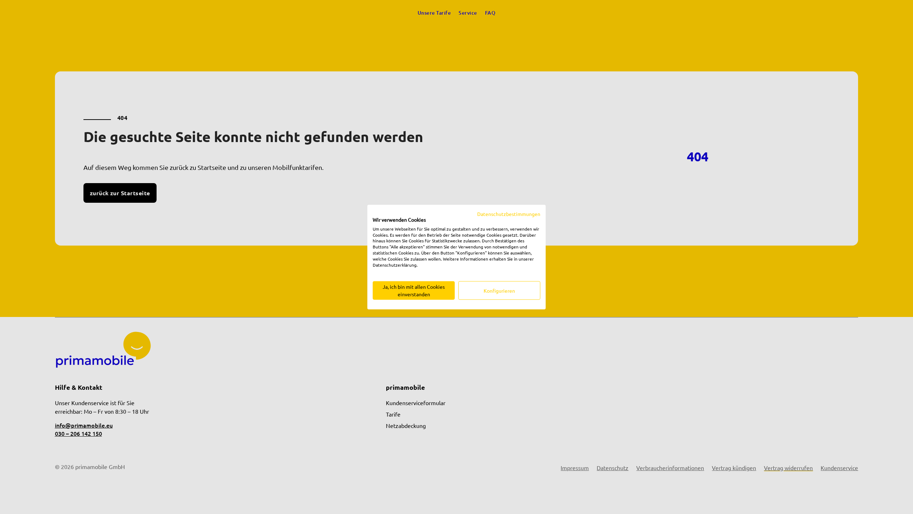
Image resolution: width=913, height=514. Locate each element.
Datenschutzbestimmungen (508, 214)
